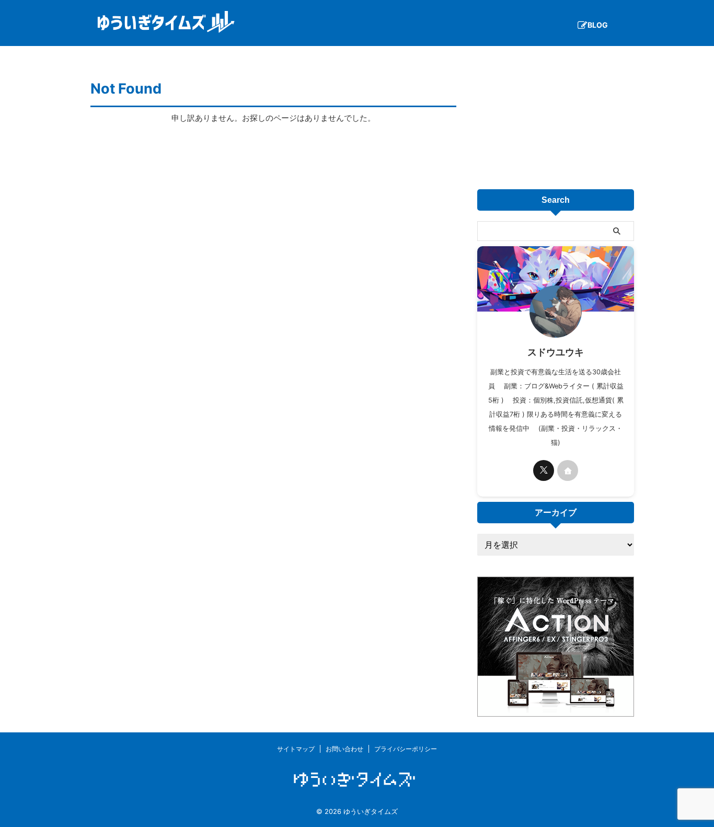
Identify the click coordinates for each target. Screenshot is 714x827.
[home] (567, 470)
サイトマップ (296, 749)
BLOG (598, 24)
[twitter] (543, 470)
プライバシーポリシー (405, 749)
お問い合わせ (344, 749)
